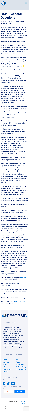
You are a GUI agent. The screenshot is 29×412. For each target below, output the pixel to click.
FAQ (17, 359)
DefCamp (12, 408)
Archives (6, 362)
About (5, 359)
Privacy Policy (21, 369)
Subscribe (19, 391)
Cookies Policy (21, 367)
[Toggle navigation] (26, 3)
